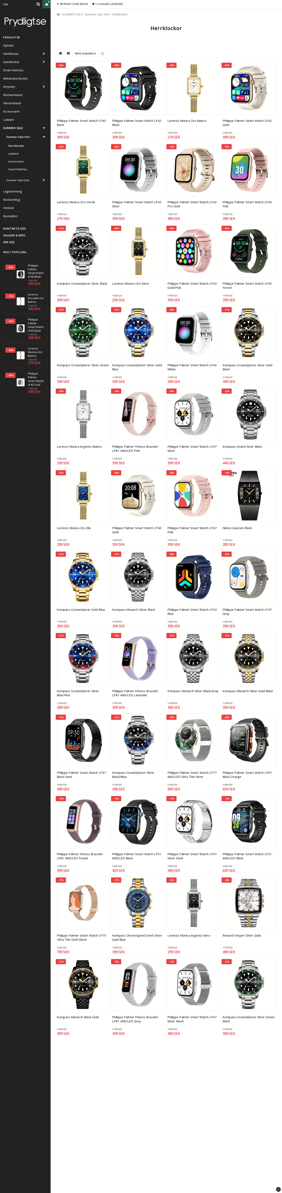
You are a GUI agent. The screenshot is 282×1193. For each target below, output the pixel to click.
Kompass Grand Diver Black (242, 446)
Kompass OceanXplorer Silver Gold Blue (137, 367)
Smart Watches (13, 70)
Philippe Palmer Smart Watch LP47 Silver (192, 448)
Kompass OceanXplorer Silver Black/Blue (133, 774)
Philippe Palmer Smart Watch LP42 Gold (36, 379)
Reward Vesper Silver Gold (242, 935)
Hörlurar (8, 208)
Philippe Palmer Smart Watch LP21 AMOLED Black (247, 856)
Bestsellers (10, 216)
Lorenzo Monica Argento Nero (188, 935)
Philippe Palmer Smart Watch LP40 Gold (136, 530)
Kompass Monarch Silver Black (133, 609)
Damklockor (11, 62)
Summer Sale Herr (18, 137)
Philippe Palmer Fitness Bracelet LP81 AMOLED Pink (135, 448)
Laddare (8, 120)
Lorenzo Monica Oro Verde (76, 202)
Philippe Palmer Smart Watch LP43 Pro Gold (192, 204)
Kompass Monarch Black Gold (78, 1017)
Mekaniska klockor (15, 78)
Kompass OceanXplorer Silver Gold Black (247, 367)
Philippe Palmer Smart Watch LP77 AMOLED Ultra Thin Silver (192, 774)
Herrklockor (11, 54)
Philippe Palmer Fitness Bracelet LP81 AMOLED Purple (80, 856)
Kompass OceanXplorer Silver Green (83, 365)
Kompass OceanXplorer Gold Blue (81, 609)
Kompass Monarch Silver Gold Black (248, 691)
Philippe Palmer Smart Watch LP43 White (192, 367)
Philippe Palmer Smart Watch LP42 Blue (192, 611)
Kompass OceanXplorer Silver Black (82, 283)
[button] (47, 4)
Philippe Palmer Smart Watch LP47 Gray (247, 611)
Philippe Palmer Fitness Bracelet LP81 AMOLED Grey (135, 1019)
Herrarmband (12, 103)
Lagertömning (12, 191)
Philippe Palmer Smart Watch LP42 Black (36, 325)
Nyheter (8, 45)
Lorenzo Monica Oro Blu (74, 528)
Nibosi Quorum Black (237, 528)
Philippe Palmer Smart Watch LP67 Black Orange (247, 774)
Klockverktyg (11, 200)
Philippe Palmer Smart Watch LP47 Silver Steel (192, 856)
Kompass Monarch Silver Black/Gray (192, 691)
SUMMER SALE (13, 128)
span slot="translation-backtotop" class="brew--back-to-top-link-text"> (278, 1189)
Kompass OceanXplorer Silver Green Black (249, 1019)
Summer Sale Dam (17, 180)
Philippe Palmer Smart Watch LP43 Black (36, 271)
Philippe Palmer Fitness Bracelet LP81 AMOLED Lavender (135, 693)
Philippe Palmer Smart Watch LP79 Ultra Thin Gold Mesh (81, 937)
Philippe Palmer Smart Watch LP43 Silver (136, 204)
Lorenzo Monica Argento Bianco (79, 446)
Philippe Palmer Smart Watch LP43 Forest (247, 285)
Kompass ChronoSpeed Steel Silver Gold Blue (137, 937)
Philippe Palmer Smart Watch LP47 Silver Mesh (192, 1019)
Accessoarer (11, 111)
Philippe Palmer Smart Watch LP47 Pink (192, 530)
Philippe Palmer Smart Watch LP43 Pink (247, 204)
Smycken (9, 87)
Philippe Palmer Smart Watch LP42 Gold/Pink (192, 285)
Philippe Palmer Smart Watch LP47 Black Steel (81, 774)
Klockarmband (12, 95)
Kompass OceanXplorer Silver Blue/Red (78, 693)
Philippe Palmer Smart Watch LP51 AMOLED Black (136, 856)
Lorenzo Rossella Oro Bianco (36, 298)
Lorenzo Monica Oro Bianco (35, 352)
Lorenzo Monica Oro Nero (130, 283)
